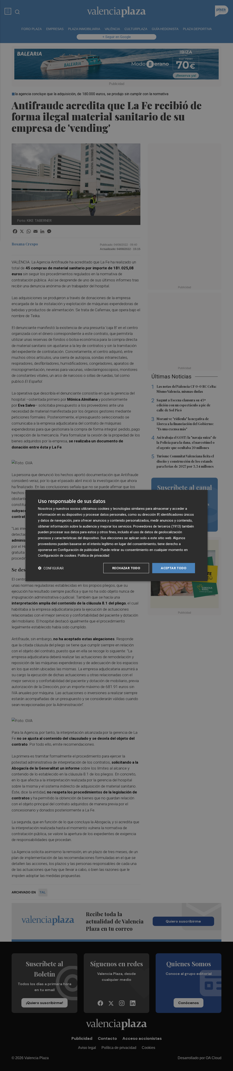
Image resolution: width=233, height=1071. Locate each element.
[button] (51, 568)
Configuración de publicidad (78, 550)
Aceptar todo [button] (173, 568)
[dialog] (116, 535)
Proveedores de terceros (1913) (157, 526)
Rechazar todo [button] (126, 568)
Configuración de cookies (57, 555)
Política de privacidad (93, 555)
